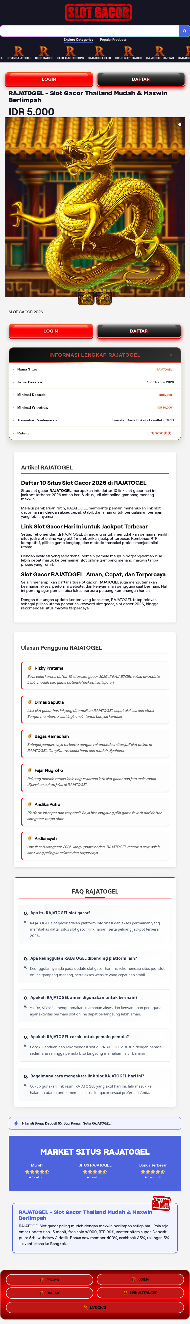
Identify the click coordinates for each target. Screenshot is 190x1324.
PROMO (53, 1278)
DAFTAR (141, 79)
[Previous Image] (9, 208)
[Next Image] (181, 208)
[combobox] (89, 31)
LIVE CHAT (98, 1309)
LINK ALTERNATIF (143, 1294)
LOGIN (49, 79)
